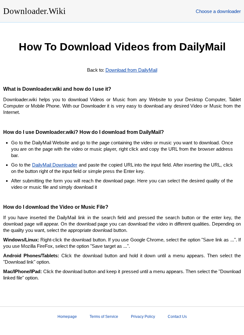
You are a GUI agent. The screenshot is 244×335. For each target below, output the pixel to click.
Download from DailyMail (131, 70)
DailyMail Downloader (55, 165)
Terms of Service (104, 316)
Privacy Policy (143, 316)
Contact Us (177, 316)
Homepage (67, 316)
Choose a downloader (218, 11)
